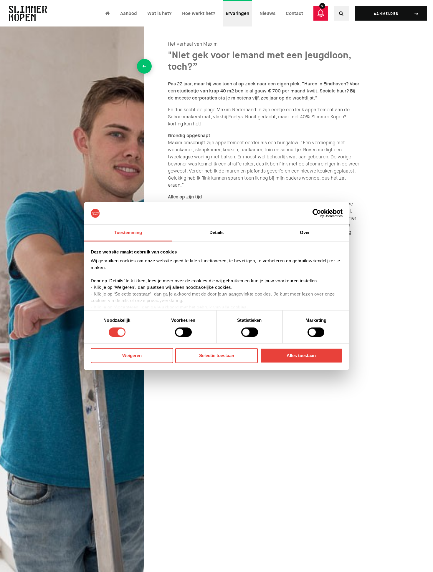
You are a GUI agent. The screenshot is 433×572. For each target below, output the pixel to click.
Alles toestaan (301, 355)
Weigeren (132, 355)
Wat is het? (159, 13)
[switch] (183, 332)
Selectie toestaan (216, 355)
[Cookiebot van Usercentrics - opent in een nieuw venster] (317, 213)
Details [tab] (216, 232)
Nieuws (267, 13)
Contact (294, 13)
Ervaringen (237, 13)
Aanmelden (386, 13)
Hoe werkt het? (198, 13)
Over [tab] (305, 232)
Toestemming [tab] (128, 232)
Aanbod (128, 13)
